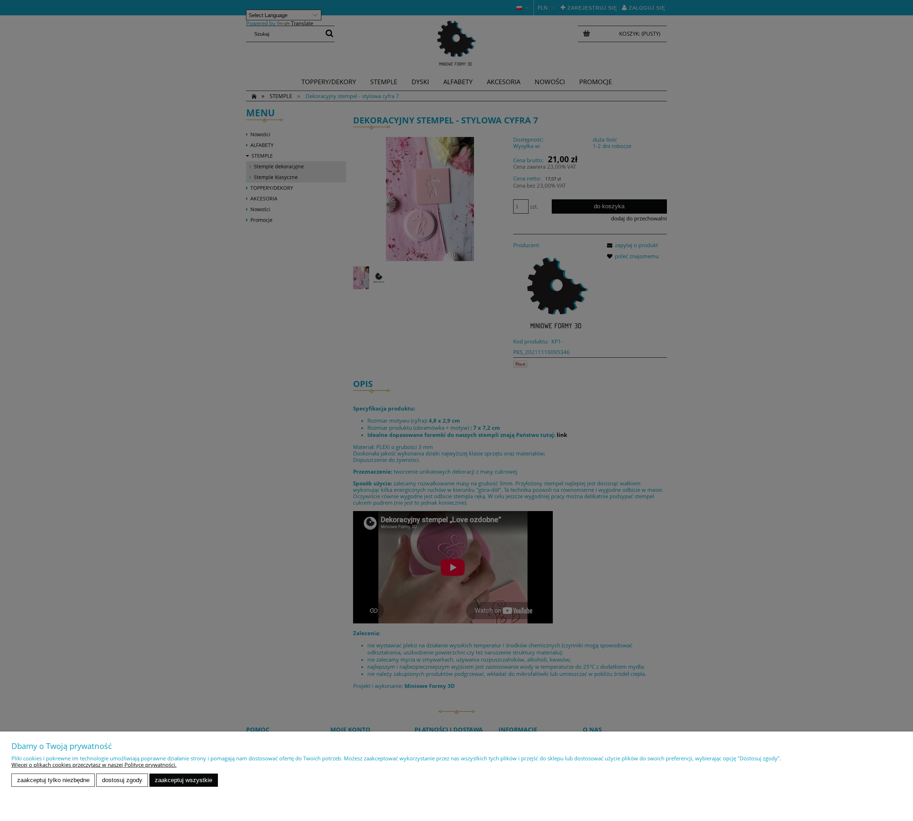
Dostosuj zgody (122, 780)
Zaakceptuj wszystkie (183, 780)
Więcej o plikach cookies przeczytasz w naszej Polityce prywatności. (94, 764)
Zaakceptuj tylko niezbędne (53, 780)
